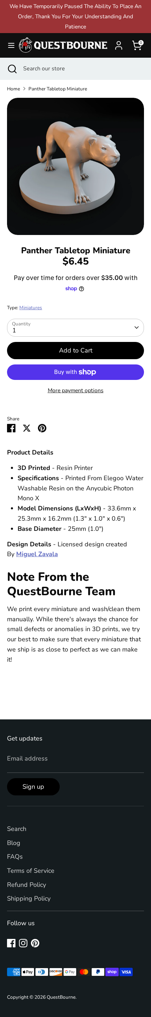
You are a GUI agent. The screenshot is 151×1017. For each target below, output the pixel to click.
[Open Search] (11, 68)
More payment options (76, 390)
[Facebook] (11, 943)
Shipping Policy (29, 898)
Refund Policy (26, 885)
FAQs (15, 856)
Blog (13, 843)
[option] (75, 166)
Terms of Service (30, 870)
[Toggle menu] (8, 45)
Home (13, 88)
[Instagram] (23, 943)
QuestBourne (61, 997)
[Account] (119, 43)
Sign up (33, 786)
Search (16, 829)
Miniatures (30, 307)
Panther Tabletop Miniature (57, 88)
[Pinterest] (35, 943)
